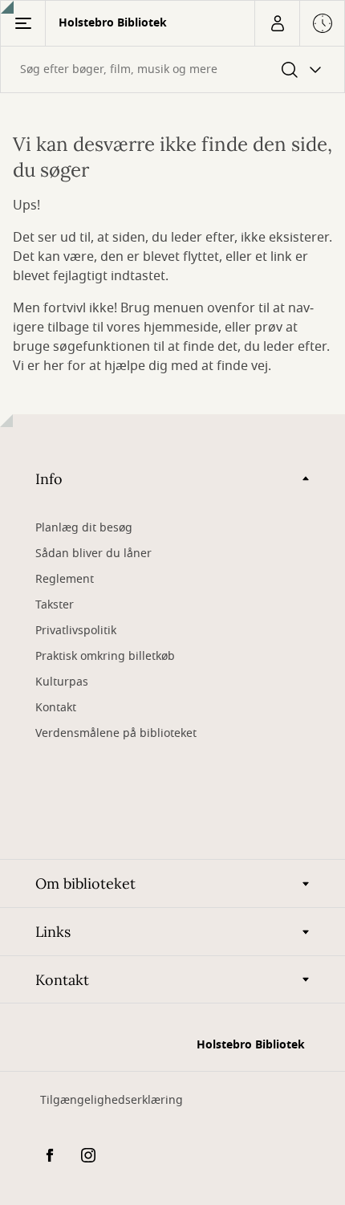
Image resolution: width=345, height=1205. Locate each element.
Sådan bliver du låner (93, 553)
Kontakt (55, 707)
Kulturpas (61, 682)
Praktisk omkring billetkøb (105, 656)
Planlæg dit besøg (83, 527)
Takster (54, 604)
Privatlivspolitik (75, 630)
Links (53, 931)
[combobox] (172, 69)
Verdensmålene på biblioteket (116, 733)
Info (49, 479)
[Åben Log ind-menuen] (276, 23)
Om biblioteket (85, 883)
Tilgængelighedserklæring (111, 1100)
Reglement (64, 579)
